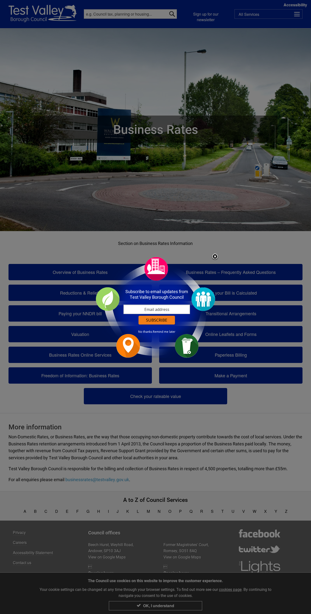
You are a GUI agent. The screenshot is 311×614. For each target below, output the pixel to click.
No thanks (145, 332)
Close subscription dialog (215, 257)
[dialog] (155, 307)
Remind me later (164, 332)
